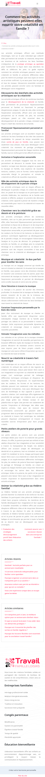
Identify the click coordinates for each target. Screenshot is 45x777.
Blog (5, 43)
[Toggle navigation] (37, 3)
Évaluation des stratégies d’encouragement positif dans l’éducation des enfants (12, 534)
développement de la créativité (21, 102)
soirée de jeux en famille (17, 142)
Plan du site (22, 775)
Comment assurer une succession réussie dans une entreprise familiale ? (33, 533)
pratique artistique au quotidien (30, 64)
